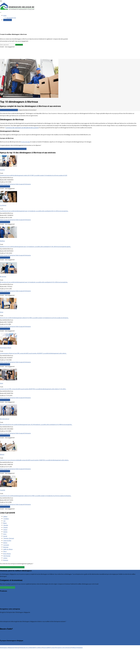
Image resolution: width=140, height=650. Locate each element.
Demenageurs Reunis (5, 348)
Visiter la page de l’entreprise (7, 184)
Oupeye (5, 530)
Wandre (5, 532)
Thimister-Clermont (8, 538)
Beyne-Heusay (7, 554)
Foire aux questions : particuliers (8, 633)
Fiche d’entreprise (4, 618)
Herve (4, 534)
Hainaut (2, 597)
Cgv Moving (3, 205)
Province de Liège (25, 142)
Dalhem (5, 516)
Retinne (5, 543)
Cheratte (5, 525)
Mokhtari (2, 241)
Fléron (5, 551)
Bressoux (5, 560)
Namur (2, 603)
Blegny (5, 523)
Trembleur (6, 519)
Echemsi (2, 454)
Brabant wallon (4, 605)
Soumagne (6, 545)
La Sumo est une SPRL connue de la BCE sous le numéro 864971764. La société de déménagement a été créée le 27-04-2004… (33, 389)
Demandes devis (7, 20)
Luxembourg (3, 601)
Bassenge (5, 547)
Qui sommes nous (11, 18)
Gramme (2, 170)
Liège (1, 599)
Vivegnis (5, 527)
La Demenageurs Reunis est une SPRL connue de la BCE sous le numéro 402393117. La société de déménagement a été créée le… (33, 353)
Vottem (5, 558)
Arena (1, 312)
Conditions (39, 648)
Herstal (5, 536)
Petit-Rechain (6, 556)
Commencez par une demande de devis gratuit (12, 567)
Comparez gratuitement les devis (9, 110)
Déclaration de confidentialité (27, 648)
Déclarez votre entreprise (7, 625)
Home (4, 15)
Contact (2, 637)
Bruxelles (2, 594)
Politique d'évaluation (77, 648)
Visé (4, 521)
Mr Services (3, 276)
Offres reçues (3, 616)
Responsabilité (46, 648)
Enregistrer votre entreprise (63, 648)
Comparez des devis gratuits (7, 587)
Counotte (2, 490)
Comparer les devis (5, 186)
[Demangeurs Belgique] (17, 10)
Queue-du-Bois (7, 541)
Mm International (4, 419)
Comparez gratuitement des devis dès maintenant (13, 149)
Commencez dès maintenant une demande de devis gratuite (22, 128)
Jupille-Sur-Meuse (8, 549)
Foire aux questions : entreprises (8, 635)
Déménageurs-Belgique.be (7, 648)
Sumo (1, 383)
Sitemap (17, 648)
